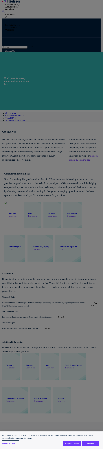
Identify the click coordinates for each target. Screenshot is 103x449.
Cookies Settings (8, 443)
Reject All (90, 443)
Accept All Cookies (72, 443)
